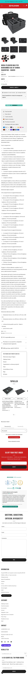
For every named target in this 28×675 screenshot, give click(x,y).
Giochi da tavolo (5, 605)
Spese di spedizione (12, 76)
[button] (2, 673)
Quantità (3, 79)
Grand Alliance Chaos (8, 369)
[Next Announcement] (26, 1)
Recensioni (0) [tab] (8, 426)
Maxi (4, 366)
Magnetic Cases (4, 612)
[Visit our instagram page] (5, 641)
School (2, 610)
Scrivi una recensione (14, 437)
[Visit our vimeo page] (8, 641)
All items (5, 374)
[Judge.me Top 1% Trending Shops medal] (20, 482)
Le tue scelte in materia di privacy (8, 585)
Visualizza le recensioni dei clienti (10, 506)
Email (3, 532)
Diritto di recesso (5, 592)
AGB (2, 590)
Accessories (4, 608)
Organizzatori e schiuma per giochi (11, 364)
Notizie (2, 581)
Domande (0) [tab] (20, 426)
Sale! (2, 621)
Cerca (2, 583)
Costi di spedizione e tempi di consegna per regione (12, 96)
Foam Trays (3, 616)
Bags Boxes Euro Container (7, 614)
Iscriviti (14, 671)
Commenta (4, 538)
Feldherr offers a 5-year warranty (8, 575)
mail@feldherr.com (5, 629)
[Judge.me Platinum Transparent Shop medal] (14, 482)
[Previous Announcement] (2, 1)
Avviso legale (4, 588)
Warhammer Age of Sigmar (9, 356)
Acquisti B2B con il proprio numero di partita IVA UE (13, 572)
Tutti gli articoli (4, 577)
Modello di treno (5, 618)
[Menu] (1, 5)
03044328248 (4, 631)
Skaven (4, 361)
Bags (4, 371)
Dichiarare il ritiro (6, 595)
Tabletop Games (6, 359)
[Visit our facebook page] (1, 641)
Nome (3, 526)
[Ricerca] (23, 5)
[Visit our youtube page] (11, 641)
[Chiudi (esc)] (26, 656)
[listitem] (14, 1)
